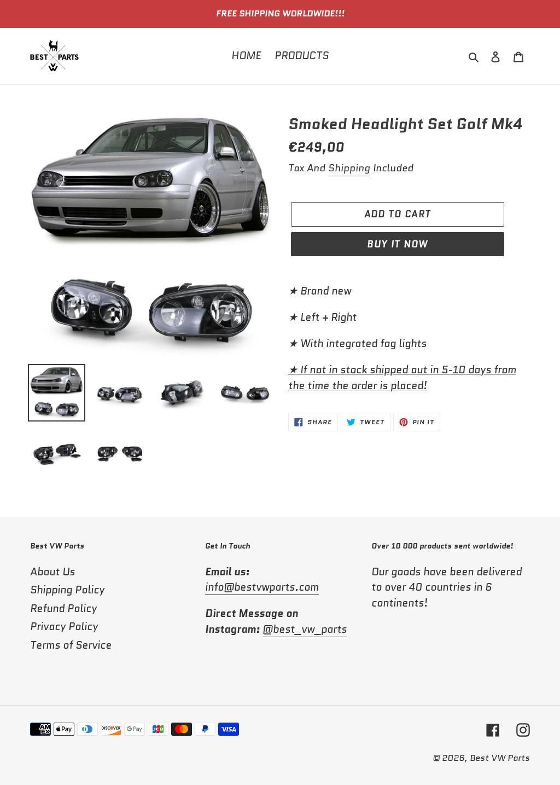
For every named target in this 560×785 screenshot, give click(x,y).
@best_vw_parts (304, 629)
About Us (52, 571)
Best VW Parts (500, 758)
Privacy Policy (64, 626)
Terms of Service (71, 645)
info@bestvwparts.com (262, 587)
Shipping (349, 168)
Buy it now (397, 244)
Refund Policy (63, 608)
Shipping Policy (67, 589)
